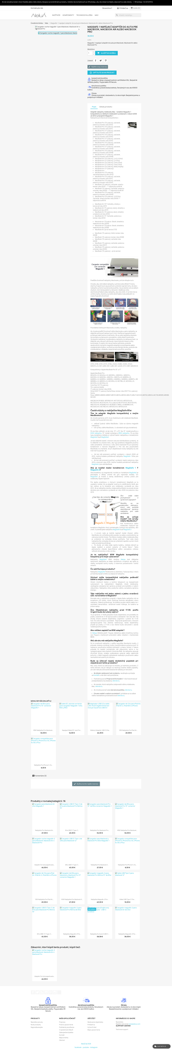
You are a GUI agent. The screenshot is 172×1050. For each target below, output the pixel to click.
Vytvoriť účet (91, 1027)
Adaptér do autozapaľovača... (44, 865)
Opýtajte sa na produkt (102, 72)
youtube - (86, 1047)
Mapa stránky (63, 1038)
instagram (93, 1047)
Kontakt (61, 1035)
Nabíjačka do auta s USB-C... (99, 934)
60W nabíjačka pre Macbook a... (72, 899)
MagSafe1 (94, 437)
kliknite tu (128, 690)
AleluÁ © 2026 (86, 1044)
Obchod (62, 1040)
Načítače (56, 15)
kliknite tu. (99, 686)
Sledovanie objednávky (95, 1022)
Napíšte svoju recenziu (99, 67)
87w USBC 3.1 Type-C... (44, 934)
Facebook (33, 992)
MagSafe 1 (131, 468)
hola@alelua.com (134, 1024)
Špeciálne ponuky (37, 1022)
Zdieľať (96, 60)
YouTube (46, 992)
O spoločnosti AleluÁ (66, 1030)
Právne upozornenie (66, 1025)
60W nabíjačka (96, 433)
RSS (42, 992)
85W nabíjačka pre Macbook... (43, 730)
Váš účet (91, 1018)
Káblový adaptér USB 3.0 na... (100, 730)
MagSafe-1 (127, 456)
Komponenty (68, 15)
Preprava (62, 1022)
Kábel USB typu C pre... (127, 899)
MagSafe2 (105, 437)
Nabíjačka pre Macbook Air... (44, 830)
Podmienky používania (66, 1027)
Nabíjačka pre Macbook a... (100, 865)
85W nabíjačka (124, 433)
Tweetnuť (101, 60)
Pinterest (106, 60)
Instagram (55, 992)
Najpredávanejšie (37, 1027)
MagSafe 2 (95, 464)
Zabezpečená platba (66, 1032)
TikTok (59, 992)
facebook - (79, 1047)
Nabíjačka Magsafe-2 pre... (100, 899)
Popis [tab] (94, 107)
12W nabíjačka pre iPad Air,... (128, 730)
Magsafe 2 (95, 470)
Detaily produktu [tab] (105, 107)
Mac (96, 15)
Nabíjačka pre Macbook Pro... (100, 830)
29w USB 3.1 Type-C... (72, 865)
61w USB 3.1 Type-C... (72, 830)
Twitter (37, 992)
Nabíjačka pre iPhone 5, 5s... (43, 765)
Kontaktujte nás (37, 8)
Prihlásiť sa (91, 1025)
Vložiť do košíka (106, 53)
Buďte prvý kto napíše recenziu (87, 784)
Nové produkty (36, 1025)
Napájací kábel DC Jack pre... (72, 730)
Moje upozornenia (93, 1030)
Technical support (122, 1029)
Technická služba (84, 15)
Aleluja (123, 559)
